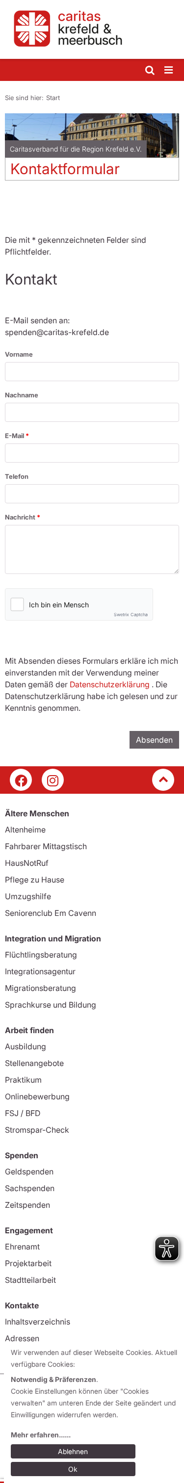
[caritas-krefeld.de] (92, 29)
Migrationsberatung (40, 988)
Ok (73, 1469)
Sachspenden (29, 1188)
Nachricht (21, 517)
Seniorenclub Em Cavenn (50, 913)
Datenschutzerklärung (110, 684)
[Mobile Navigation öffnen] (169, 70)
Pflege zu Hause (34, 880)
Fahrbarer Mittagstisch (46, 846)
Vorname (19, 354)
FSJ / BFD (22, 1113)
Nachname (21, 395)
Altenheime (25, 829)
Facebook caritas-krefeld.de (21, 780)
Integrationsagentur (40, 971)
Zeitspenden (27, 1205)
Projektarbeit (28, 1263)
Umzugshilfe (28, 896)
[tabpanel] (92, 150)
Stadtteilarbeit (30, 1280)
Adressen (22, 1338)
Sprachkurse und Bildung (50, 1005)
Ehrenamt (22, 1246)
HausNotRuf (27, 863)
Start (53, 98)
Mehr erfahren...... (41, 1435)
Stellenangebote (34, 1063)
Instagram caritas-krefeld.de (53, 780)
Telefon (16, 476)
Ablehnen (73, 1451)
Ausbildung (25, 1046)
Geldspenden (29, 1171)
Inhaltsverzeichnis (37, 1322)
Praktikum (23, 1080)
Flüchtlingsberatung (41, 955)
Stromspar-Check (37, 1130)
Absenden (154, 740)
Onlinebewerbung (37, 1096)
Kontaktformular (65, 169)
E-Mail (15, 436)
